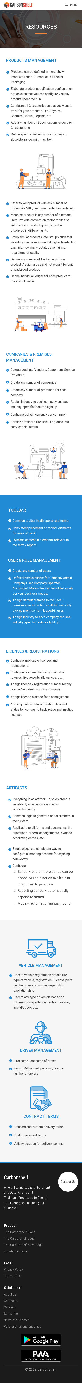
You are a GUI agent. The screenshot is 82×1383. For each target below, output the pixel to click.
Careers (9, 1307)
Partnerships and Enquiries (22, 1326)
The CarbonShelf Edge (19, 1238)
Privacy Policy (13, 1269)
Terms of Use (13, 1276)
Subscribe (11, 1314)
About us (10, 1294)
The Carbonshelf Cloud (19, 1232)
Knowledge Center (16, 1251)
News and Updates (17, 1320)
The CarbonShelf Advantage (23, 1245)
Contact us (11, 1301)
